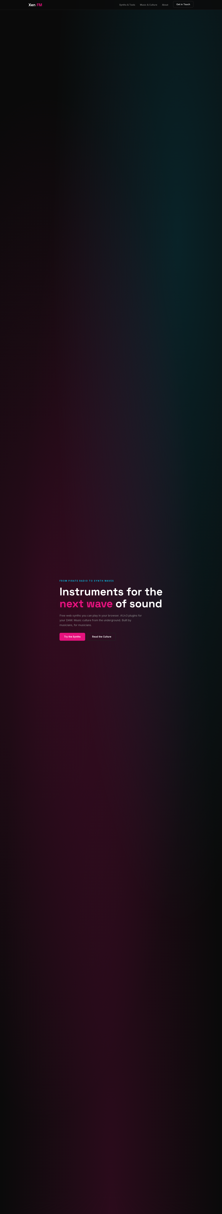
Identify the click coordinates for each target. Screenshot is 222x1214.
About (165, 4)
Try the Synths (72, 636)
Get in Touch (183, 4)
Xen (35, 4)
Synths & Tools (127, 4)
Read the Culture (101, 636)
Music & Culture (148, 4)
